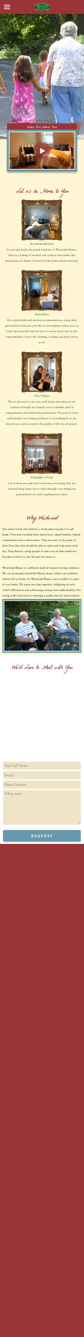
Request (42, 836)
